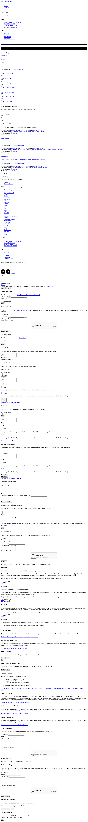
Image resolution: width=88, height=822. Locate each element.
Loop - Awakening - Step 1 (8, 73)
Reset (2, 344)
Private (5, 393)
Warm (5, 234)
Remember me (7, 301)
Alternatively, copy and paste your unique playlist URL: (16, 495)
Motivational (7, 220)
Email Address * (5, 485)
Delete (8, 657)
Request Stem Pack (6, 758)
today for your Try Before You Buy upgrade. (16, 702)
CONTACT (7, 37)
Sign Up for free (21, 295)
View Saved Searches (6, 359)
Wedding (59, 149)
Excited (6, 205)
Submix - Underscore (6, 119)
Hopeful (6, 213)
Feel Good (7, 206)
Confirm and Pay (5, 809)
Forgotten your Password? (33, 295)
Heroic (6, 211)
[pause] (8, 273)
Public (4, 387)
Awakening (3, 59)
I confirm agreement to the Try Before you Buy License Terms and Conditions (24, 612)
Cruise (23, 167)
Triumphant (31, 131)
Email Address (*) (5, 296)
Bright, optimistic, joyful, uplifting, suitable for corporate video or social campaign (23, 159)
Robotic (6, 228)
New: (4, 377)
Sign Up (6, 7)
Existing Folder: (7, 372)
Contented (7, 199)
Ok (2, 528)
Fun (5, 208)
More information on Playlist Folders (11, 402)
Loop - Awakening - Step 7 (8, 101)
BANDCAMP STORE (10, 27)
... (1, 65)
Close (2, 501)
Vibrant (42, 131)
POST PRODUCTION (10, 25)
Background (7, 182)
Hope (25, 131)
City (13, 167)
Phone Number (5, 543)
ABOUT (6, 34)
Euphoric (6, 203)
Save (2, 514)
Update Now (4, 475)
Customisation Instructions (8, 550)
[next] (13, 273)
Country (3, 320)
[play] (3, 273)
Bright (6, 191)
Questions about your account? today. (14, 648)
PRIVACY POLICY (9, 40)
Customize (4, 561)
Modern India (38, 149)
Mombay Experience (5, 138)
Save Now (3, 357)
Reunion (54, 149)
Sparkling (6, 231)
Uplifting (36, 131)
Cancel (3, 657)
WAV (2, 583)
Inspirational (7, 214)
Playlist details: (5, 453)
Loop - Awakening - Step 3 (8, 83)
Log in (6, 6)
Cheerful (9, 131)
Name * (3, 540)
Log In (6, 15)
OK (12, 809)
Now (2, 415)
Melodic (31, 149)
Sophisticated (7, 230)
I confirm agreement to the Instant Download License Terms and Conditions (23, 625)
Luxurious (7, 217)
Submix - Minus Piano (7, 114)
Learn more (50, 286)
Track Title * (4, 538)
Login (2, 303)
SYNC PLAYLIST (9, 24)
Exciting (21, 131)
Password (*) (4, 298)
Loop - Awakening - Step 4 (8, 87)
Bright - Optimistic (9, 193)
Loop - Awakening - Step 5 (8, 92)
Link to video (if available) (8, 545)
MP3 (2, 581)
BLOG (6, 35)
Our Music (8, 44)
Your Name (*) (5, 314)
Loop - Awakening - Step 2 (8, 78)
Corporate (15, 131)
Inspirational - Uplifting (10, 216)
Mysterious (7, 222)
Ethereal (6, 202)
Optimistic (7, 223)
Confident (7, 197)
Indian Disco (21, 149)
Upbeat (6, 233)
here (5, 525)
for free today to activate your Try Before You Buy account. (19, 688)
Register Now (4, 331)
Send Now (8, 501)
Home (2, 44)
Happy (6, 210)
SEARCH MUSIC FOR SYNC (13, 22)
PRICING (7, 38)
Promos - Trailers (8, 184)
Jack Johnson (29, 167)
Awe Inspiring (8, 190)
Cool (5, 200)
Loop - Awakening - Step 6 (8, 96)
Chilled (6, 196)
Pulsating (48, 149)
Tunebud (24, 262)
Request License (5, 796)
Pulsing (6, 227)
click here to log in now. (20, 310)
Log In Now (22, 338)
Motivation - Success (9, 219)
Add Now (3, 375)
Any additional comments (8, 747)
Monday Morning (4, 156)
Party (44, 149)
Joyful (27, 149)
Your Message (4, 494)
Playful (6, 225)
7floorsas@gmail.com (16, 710)
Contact (3, 285)
